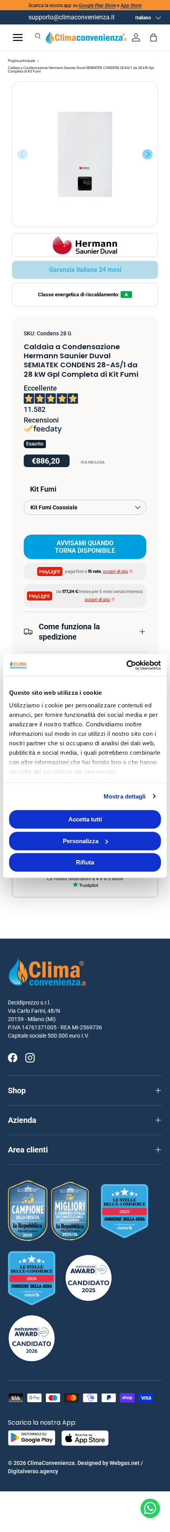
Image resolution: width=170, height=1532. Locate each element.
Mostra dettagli (125, 796)
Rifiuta (85, 862)
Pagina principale (21, 61)
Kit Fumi (43, 489)
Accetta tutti (85, 819)
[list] (85, 154)
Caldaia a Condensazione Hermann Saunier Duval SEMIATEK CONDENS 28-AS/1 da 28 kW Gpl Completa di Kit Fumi (81, 69)
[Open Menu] (18, 37)
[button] (153, 37)
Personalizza (80, 841)
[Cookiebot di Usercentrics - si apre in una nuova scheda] (126, 665)
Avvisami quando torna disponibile (85, 546)
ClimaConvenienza (51, 1463)
